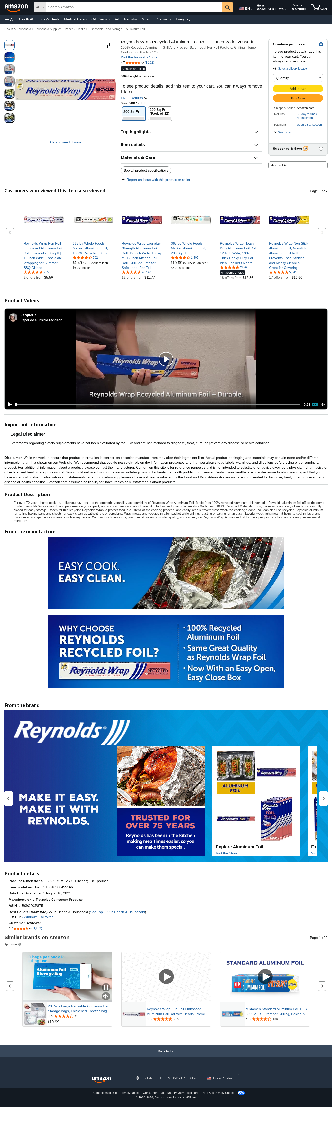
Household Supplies (48, 29)
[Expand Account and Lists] (286, 9)
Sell (116, 19)
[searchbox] (134, 7)
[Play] (8, 404)
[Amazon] (17, 7)
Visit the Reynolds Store (139, 57)
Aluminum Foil (135, 29)
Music (146, 19)
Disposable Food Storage (105, 29)
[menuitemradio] (315, 404)
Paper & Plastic (75, 29)
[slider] (157, 404)
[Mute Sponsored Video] (106, 996)
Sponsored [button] (11, 944)
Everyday (183, 19)
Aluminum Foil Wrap (37, 917)
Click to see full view (65, 142)
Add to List (279, 165)
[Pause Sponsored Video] (106, 987)
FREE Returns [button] (132, 98)
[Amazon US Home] (101, 1080)
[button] (10, 19)
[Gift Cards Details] (109, 19)
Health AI (26, 19)
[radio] (9, 45)
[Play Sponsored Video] (166, 977)
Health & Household (17, 29)
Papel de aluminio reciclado (41, 320)
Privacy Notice (130, 1093)
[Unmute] (323, 404)
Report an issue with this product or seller (158, 180)
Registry (130, 19)
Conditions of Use (105, 1093)
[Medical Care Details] (87, 19)
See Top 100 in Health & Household (117, 912)
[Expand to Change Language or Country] (251, 9)
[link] (44, 255)
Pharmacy (163, 19)
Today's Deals (48, 19)
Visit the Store (226, 853)
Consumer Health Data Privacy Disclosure (171, 1093)
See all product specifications (146, 170)
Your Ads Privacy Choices (219, 1093)
